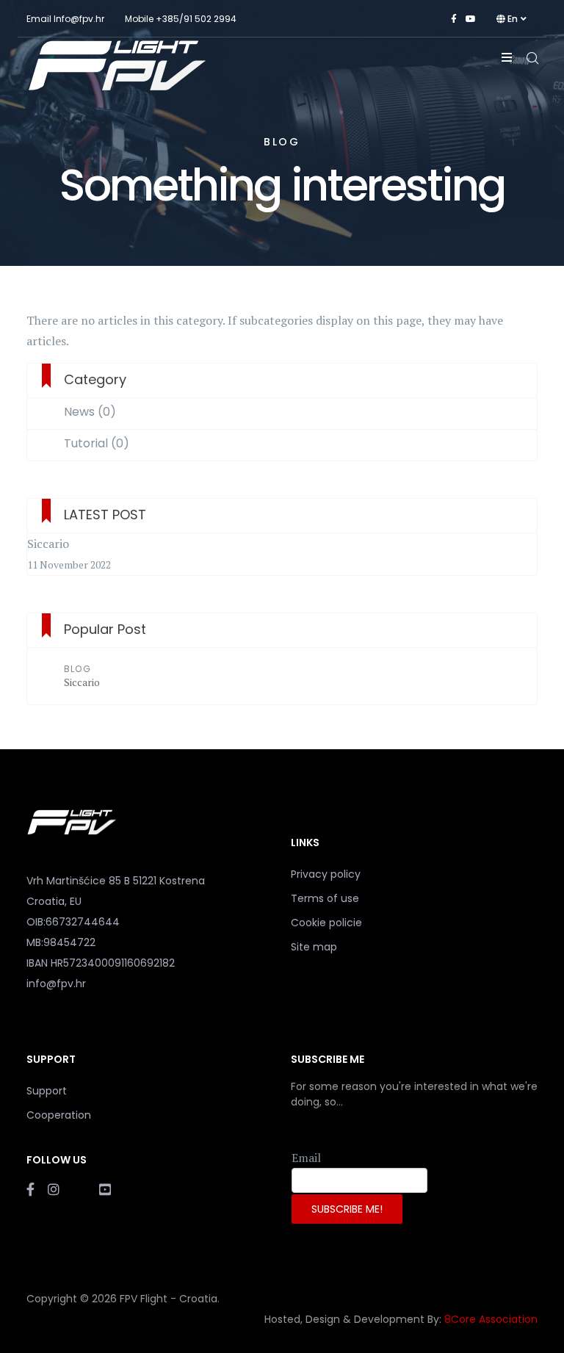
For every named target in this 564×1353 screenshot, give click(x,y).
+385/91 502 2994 (196, 18)
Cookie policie (326, 922)
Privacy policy (326, 874)
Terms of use (325, 898)
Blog (77, 669)
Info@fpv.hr (79, 18)
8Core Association (491, 1319)
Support (46, 1090)
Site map (314, 946)
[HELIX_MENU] (507, 57)
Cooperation (58, 1115)
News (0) (90, 412)
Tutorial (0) (96, 444)
